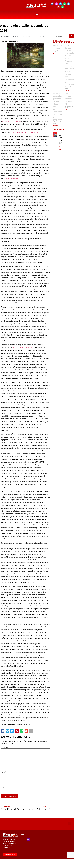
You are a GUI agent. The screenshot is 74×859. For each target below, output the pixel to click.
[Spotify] (62, 6)
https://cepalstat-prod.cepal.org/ (23, 347)
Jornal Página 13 (59, 129)
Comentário (5, 747)
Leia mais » (56, 54)
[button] (37, 14)
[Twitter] (60, 3)
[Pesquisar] (71, 36)
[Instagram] (56, 3)
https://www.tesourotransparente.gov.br (26, 132)
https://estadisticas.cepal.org (11, 121)
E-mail (3, 780)
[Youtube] (58, 6)
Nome (3, 772)
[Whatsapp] (64, 3)
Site (2, 787)
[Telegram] (68, 3)
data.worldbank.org (11, 178)
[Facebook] (52, 3)
